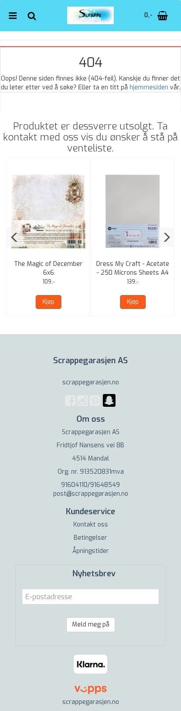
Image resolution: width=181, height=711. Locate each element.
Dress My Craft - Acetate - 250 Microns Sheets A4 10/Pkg (132, 273)
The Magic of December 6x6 (48, 268)
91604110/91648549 (90, 485)
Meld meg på (90, 624)
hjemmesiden (149, 87)
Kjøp (48, 302)
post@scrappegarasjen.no (90, 494)
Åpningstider (90, 551)
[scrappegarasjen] (109, 406)
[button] (15, 237)
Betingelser (90, 538)
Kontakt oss (90, 524)
